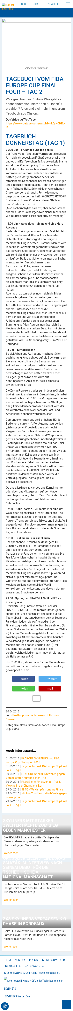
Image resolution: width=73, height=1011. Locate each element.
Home (8, 959)
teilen (24, 678)
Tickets (37, 4)
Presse (34, 959)
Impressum (49, 959)
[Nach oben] (66, 1004)
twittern (52, 678)
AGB (62, 959)
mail (50, 688)
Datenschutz (34, 965)
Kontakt (21, 959)
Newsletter (55, 4)
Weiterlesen (11, 853)
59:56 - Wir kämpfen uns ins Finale (42, 789)
